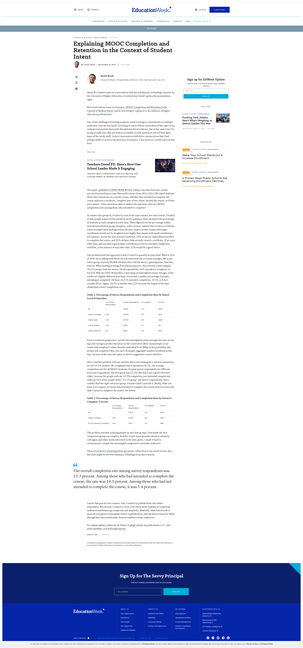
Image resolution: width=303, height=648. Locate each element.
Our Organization (127, 613)
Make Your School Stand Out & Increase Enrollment (202, 157)
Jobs (187, 21)
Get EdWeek (180, 609)
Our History (125, 618)
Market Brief (201, 21)
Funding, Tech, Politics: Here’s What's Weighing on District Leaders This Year (197, 120)
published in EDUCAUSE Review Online (119, 189)
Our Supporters (127, 626)
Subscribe (219, 10)
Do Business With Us (211, 609)
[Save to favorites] (76, 83)
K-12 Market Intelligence (211, 627)
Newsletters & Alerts (183, 618)
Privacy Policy (161, 638)
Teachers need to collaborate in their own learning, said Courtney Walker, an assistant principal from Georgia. (112, 175)
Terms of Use (145, 638)
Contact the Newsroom (157, 626)
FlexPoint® (202, 163)
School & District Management (90, 38)
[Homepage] (151, 10)
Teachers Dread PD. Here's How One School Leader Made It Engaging (114, 166)
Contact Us (153, 609)
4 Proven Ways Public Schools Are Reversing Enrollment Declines (204, 180)
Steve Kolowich (142, 92)
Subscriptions (180, 613)
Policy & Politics (117, 21)
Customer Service (154, 622)
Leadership (99, 21)
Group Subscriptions (183, 622)
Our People (125, 622)
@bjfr (133, 525)
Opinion (177, 21)
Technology (163, 21)
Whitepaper (187, 151)
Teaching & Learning (142, 21)
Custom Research (209, 631)
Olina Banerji (187, 128)
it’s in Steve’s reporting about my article (113, 451)
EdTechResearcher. (117, 528)
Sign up (176, 592)
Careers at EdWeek (128, 630)
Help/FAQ (151, 618)
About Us (125, 609)
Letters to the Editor (156, 613)
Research (105, 534)
